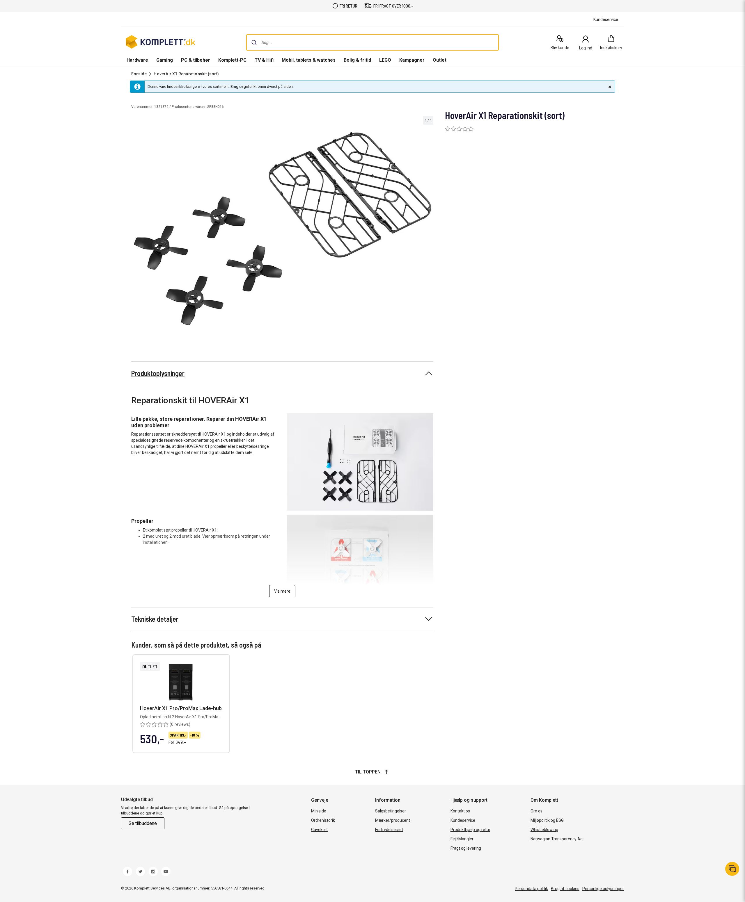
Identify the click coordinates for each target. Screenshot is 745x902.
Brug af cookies (565, 888)
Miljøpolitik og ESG (547, 820)
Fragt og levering (465, 848)
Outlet (439, 60)
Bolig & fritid (357, 60)
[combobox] (372, 42)
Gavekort (319, 829)
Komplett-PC (232, 60)
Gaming (164, 60)
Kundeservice (462, 820)
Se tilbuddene (143, 823)
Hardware (137, 60)
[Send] (254, 42)
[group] (282, 228)
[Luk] (609, 86)
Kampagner (412, 60)
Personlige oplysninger (603, 888)
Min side (318, 811)
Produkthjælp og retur (470, 829)
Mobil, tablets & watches (309, 60)
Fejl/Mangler (461, 839)
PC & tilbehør (195, 60)
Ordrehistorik (323, 820)
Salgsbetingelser (390, 811)
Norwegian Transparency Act (557, 839)
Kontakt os (460, 811)
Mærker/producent (392, 820)
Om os (536, 811)
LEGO (385, 60)
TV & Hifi (264, 60)
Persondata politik (531, 888)
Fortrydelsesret (389, 829)
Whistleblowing (544, 829)
